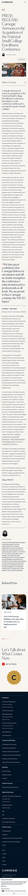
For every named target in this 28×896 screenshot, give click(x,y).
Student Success (7, 783)
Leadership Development (9, 748)
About (4, 857)
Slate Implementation (7, 717)
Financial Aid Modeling (7, 725)
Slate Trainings (5, 719)
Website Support (6, 807)
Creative (4, 778)
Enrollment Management (9, 701)
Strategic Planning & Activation (10, 751)
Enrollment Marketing (7, 707)
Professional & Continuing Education (12, 838)
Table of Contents (9, 82)
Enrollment (22, 59)
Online (4, 845)
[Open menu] (25, 2)
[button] (3, 639)
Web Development (7, 805)
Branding (5, 767)
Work (3, 850)
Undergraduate (6, 831)
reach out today (13, 473)
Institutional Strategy (8, 740)
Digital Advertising (7, 792)
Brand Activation (6, 775)
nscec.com (17, 351)
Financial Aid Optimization (9, 723)
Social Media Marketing (8, 822)
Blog (3, 9)
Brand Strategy (6, 771)
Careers (4, 864)
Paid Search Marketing (8, 818)
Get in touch (11, 664)
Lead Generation (6, 735)
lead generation (10, 442)
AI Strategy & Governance (9, 744)
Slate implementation (18, 439)
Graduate (4, 834)
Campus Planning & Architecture (11, 762)
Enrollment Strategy (7, 704)
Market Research (6, 732)
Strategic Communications (9, 758)
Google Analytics (6, 801)
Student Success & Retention (10, 787)
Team (3, 861)
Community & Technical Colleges (11, 841)
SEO (3, 815)
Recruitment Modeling (7, 728)
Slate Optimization (7, 714)
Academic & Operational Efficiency (11, 755)
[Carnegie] (7, 2)
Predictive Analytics (7, 710)
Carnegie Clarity (6, 799)
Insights (4, 853)
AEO (3, 811)
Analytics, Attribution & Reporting (11, 796)
